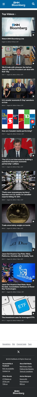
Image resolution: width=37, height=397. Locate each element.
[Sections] (4, 4)
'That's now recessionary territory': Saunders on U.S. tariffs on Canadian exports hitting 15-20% (16, 194)
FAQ (13, 344)
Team (30, 344)
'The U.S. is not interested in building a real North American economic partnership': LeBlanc (17, 161)
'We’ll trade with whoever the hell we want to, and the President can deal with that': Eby (18, 69)
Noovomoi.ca (24, 381)
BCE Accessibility (8, 368)
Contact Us (6, 371)
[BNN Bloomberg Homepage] (18, 4)
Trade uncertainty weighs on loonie (16, 225)
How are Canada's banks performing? (17, 131)
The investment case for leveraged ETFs (18, 317)
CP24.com (5, 381)
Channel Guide (21, 344)
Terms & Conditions (26, 371)
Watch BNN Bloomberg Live (13, 39)
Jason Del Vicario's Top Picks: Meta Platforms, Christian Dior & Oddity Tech (17, 255)
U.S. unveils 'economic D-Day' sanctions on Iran (18, 101)
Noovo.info (23, 379)
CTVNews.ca (6, 379)
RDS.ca (22, 384)
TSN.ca (5, 384)
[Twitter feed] (18, 351)
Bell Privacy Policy (26, 366)
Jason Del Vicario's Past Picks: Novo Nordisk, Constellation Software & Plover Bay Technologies (18, 286)
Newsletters (6, 344)
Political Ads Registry (27, 369)
